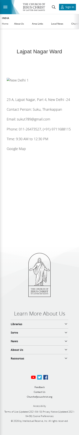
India (5, 18)
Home (5, 23)
